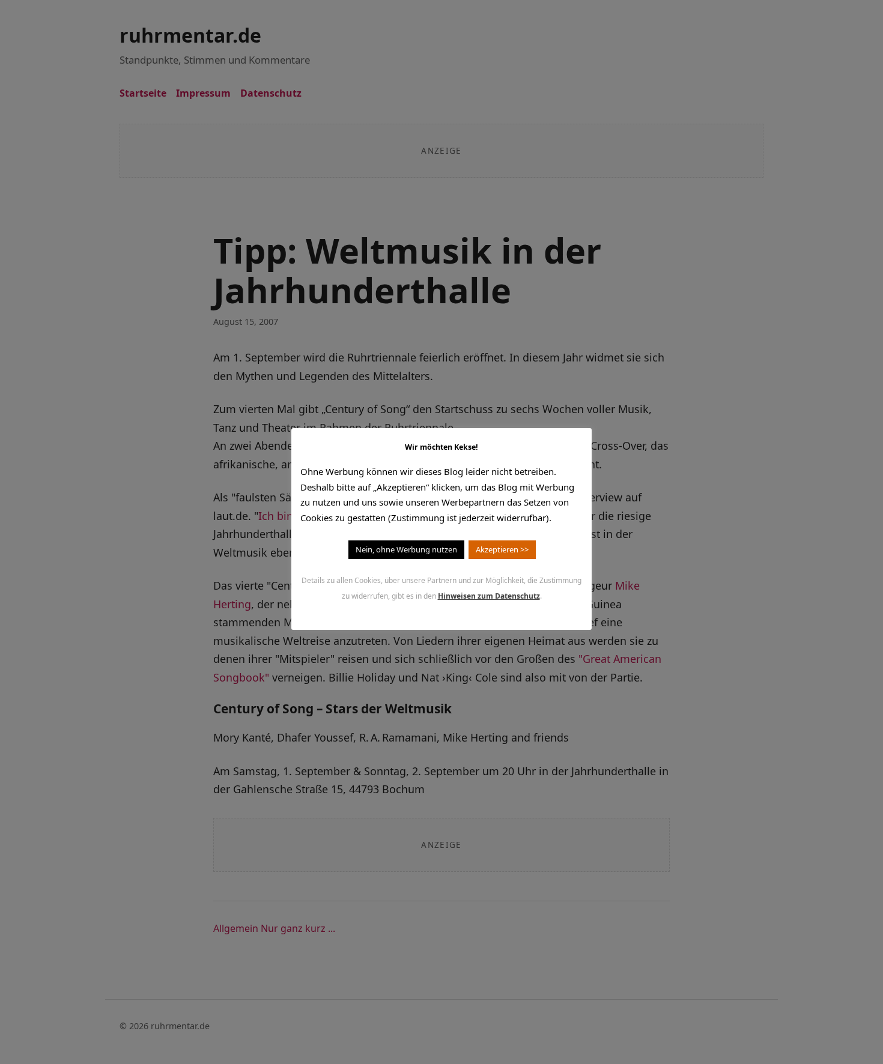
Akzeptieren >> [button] (502, 549)
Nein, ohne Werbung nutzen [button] (406, 549)
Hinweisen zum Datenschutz (489, 596)
